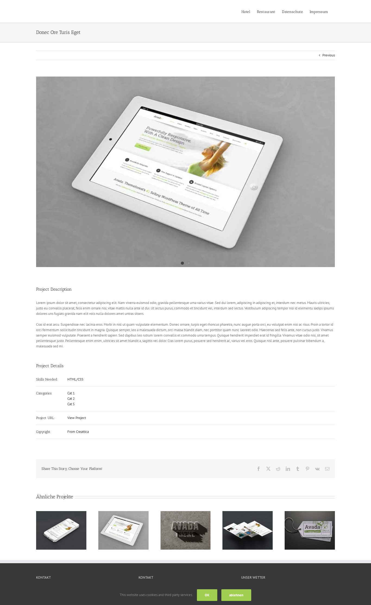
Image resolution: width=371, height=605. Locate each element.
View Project (76, 418)
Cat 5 (71, 404)
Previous (328, 55)
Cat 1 (71, 393)
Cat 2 (71, 398)
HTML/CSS (75, 379)
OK (207, 595)
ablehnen (236, 595)
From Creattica (78, 431)
